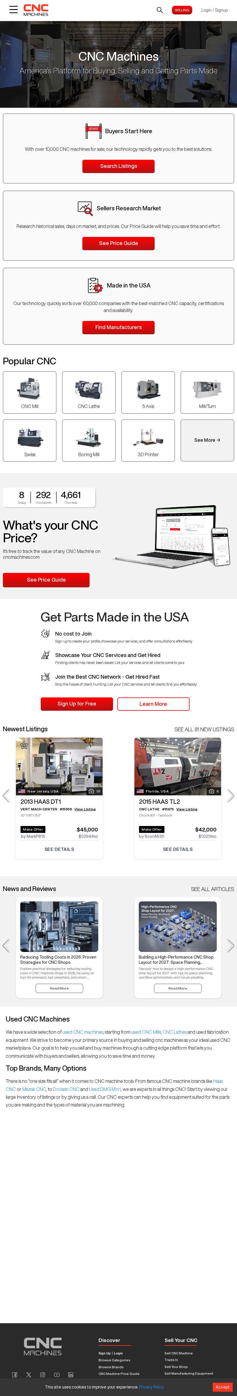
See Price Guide (118, 243)
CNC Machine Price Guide (119, 1373)
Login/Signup (214, 10)
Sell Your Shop (176, 1366)
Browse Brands (111, 1367)
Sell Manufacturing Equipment (188, 1373)
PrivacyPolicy (151, 1387)
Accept (223, 1387)
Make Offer (33, 829)
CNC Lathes (175, 1032)
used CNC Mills (145, 1032)
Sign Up (105, 1353)
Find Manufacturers (118, 327)
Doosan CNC (66, 1089)
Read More (59, 988)
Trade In (171, 1359)
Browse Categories (114, 1360)
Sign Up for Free (77, 703)
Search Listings (118, 165)
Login (118, 1353)
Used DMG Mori (104, 1089)
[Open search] (159, 10)
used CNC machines (82, 1032)
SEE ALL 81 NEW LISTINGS (204, 729)
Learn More (153, 703)
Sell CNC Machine (178, 1353)
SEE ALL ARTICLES (212, 889)
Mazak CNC (33, 1089)
